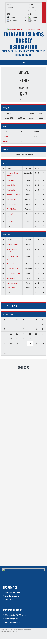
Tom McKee (11, 209)
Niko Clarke (11, 278)
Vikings (5, 136)
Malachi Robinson (13, 195)
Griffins (5, 141)
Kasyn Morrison (12, 268)
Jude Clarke (11, 185)
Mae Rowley (11, 190)
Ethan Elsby (11, 180)
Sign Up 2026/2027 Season (15, 615)
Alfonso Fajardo (12, 244)
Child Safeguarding (12, 619)
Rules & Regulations (12, 622)
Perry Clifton (11, 204)
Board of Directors (12, 596)
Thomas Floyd (12, 283)
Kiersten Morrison (13, 273)
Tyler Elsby (11, 288)
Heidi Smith (11, 264)
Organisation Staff (12, 599)
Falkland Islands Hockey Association (23, 40)
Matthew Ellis (12, 199)
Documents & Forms (12, 592)
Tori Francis (11, 221)
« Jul (4, 353)
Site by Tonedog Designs (9, 632)
